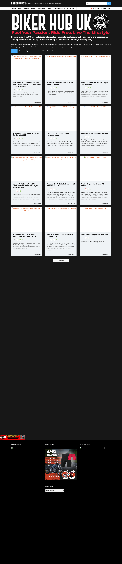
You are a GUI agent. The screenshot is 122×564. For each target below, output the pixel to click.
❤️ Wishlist (95, 8)
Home (14, 8)
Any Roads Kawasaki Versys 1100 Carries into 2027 (26, 134)
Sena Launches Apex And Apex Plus (94, 235)
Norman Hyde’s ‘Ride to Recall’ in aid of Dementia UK (61, 185)
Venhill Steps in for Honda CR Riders (92, 185)
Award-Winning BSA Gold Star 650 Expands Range (60, 83)
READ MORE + (37, 102)
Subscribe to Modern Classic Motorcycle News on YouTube (24, 235)
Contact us (105, 8)
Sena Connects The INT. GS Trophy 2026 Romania (94, 83)
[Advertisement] (61, 421)
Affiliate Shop (59, 8)
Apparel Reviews (30, 8)
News (20, 8)
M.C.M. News (71, 8)
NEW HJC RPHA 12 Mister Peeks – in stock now (60, 235)
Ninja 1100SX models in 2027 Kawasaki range (58, 134)
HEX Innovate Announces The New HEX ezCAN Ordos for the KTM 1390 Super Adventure (27, 84)
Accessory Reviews (45, 8)
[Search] (109, 3)
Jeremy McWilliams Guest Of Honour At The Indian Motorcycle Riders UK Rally (25, 186)
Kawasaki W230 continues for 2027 (94, 133)
